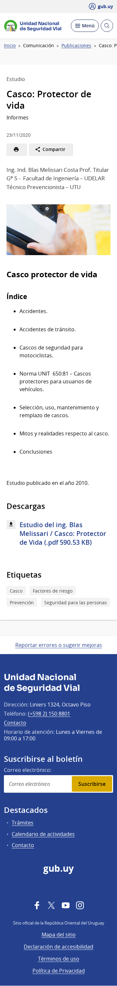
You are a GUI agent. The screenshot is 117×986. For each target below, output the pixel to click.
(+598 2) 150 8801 (49, 713)
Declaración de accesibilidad (58, 946)
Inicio (10, 45)
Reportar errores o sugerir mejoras (58, 645)
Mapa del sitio (59, 934)
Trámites (22, 822)
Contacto (15, 722)
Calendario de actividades (43, 834)
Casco (16, 591)
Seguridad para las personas (75, 602)
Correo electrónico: (27, 770)
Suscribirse (92, 783)
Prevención (22, 602)
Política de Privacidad (58, 970)
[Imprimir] (16, 149)
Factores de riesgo (52, 591)
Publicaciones (76, 45)
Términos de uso (58, 958)
